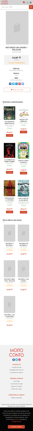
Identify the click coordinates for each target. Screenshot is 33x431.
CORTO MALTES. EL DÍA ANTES (23, 199)
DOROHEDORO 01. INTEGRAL (9, 199)
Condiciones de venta (17, 383)
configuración (16, 421)
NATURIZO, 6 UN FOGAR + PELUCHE (23, 280)
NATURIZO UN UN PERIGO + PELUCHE (23, 244)
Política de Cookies (16, 389)
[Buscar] (31, 7)
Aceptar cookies (16, 426)
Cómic (16, 75)
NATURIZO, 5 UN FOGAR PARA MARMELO (9, 315)
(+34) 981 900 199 (16, 367)
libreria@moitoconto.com (16, 370)
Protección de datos (16, 386)
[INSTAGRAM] (19, 359)
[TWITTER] (16, 359)
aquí (16, 419)
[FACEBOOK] (13, 359)
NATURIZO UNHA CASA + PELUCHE (9, 280)
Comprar (9, 135)
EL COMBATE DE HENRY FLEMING (9, 160)
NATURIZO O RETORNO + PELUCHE (10, 244)
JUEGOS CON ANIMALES (23, 120)
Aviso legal (17, 381)
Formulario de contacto (16, 372)
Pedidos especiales (16, 397)
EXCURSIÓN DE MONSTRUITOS (9, 122)
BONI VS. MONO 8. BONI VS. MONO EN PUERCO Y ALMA (23, 161)
